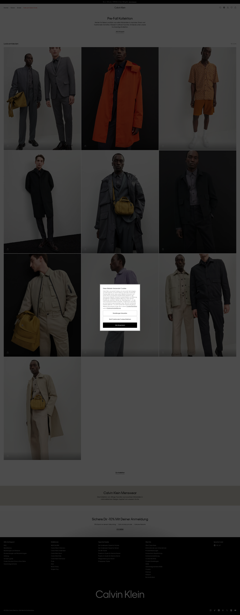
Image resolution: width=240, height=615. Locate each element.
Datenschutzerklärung (114, 308)
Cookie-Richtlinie (131, 306)
